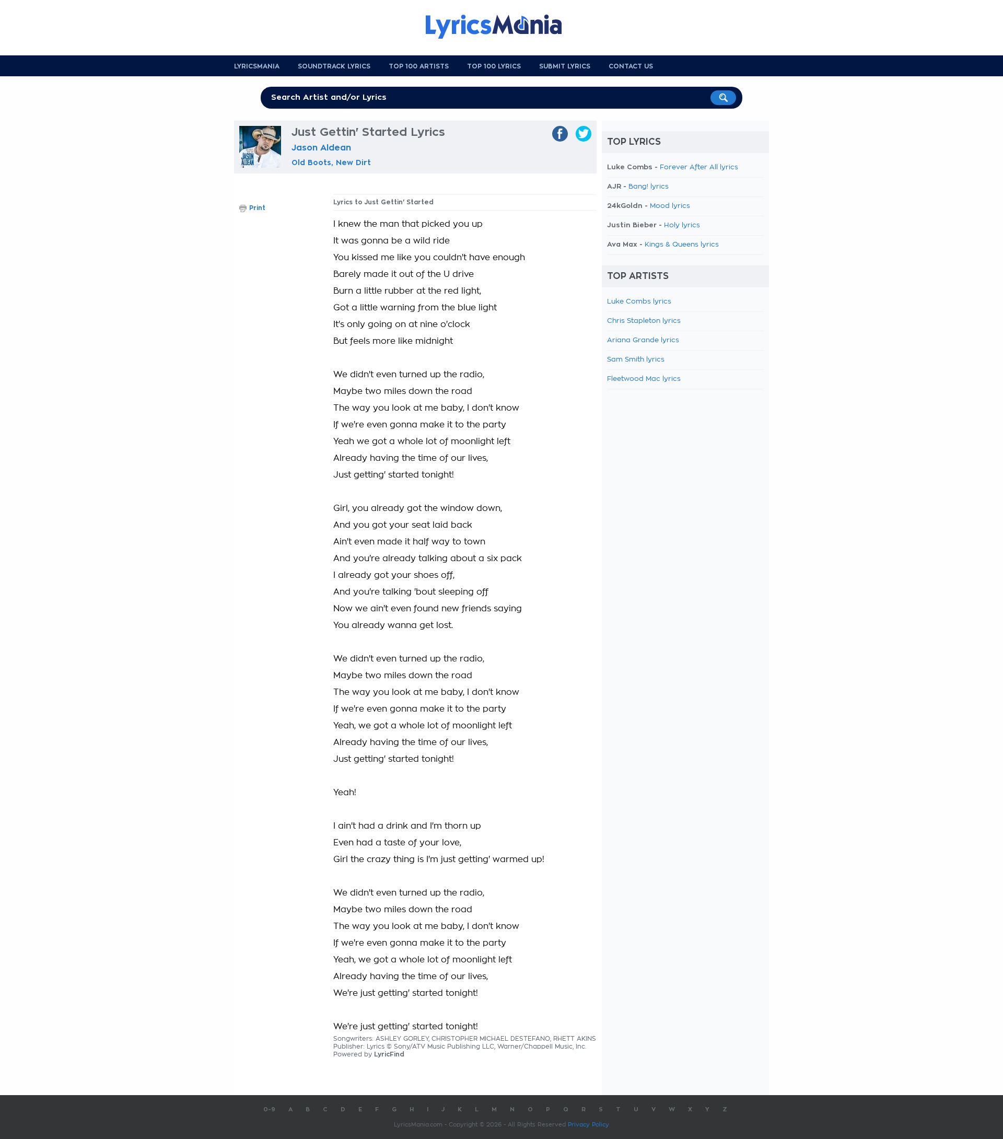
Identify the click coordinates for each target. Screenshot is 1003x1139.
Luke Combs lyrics (639, 301)
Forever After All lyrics (699, 167)
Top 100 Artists (419, 66)
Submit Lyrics (564, 66)
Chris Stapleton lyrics (644, 321)
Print (257, 208)
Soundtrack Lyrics (334, 66)
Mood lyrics (670, 206)
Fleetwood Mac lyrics (644, 379)
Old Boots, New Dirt (331, 162)
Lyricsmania (256, 66)
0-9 (269, 1109)
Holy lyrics (682, 225)
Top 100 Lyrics (494, 66)
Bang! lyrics (648, 186)
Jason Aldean (321, 148)
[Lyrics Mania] (501, 26)
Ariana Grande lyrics (643, 340)
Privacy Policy (588, 1125)
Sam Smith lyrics (635, 359)
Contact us (631, 66)
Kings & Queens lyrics (682, 244)
